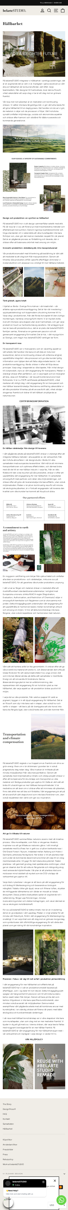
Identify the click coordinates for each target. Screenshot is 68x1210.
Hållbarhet (7, 1129)
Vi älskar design (13, 1174)
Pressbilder (8, 1149)
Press (5, 1154)
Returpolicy (8, 1159)
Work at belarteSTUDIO (13, 1164)
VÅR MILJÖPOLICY (34, 1039)
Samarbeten (8, 1124)
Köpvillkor (7, 1140)
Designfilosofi (9, 1109)
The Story (7, 1104)
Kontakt (6, 1119)
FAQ (5, 1114)
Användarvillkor (10, 1144)
